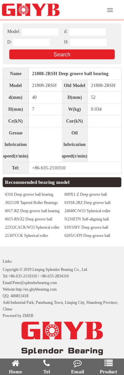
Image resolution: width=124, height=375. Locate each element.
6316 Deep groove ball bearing (29, 194)
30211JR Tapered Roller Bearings (31, 202)
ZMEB (27, 315)
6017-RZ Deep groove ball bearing (32, 211)
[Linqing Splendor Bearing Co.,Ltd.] (39, 10)
